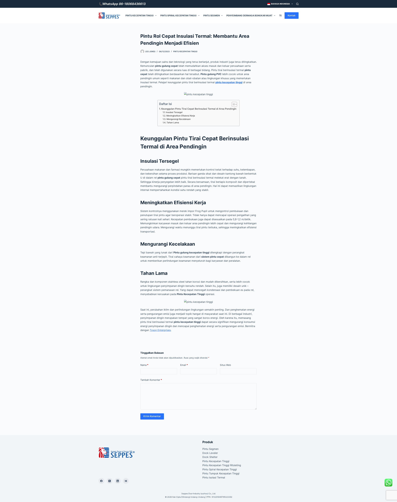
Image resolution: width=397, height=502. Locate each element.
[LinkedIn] (118, 481)
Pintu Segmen (211, 15)
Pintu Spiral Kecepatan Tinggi (178, 15)
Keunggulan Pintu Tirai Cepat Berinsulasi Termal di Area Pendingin (198, 108)
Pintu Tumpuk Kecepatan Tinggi (220, 473)
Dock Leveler (210, 452)
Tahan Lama (173, 122)
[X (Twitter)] (110, 481)
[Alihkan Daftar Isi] (232, 104)
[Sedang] (126, 481)
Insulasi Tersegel (174, 112)
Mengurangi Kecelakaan (179, 119)
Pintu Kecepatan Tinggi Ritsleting (221, 465)
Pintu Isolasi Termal (213, 477)
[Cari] (297, 4)
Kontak (291, 15)
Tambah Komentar (151, 379)
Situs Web (225, 364)
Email (184, 364)
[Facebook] (101, 481)
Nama (144, 364)
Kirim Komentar (152, 416)
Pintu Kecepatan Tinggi (139, 15)
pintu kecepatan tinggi (228, 82)
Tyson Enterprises (160, 330)
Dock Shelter (210, 457)
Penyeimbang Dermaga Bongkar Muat (249, 15)
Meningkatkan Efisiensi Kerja (180, 115)
